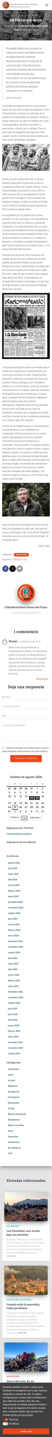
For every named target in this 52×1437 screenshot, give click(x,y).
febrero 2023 (14, 980)
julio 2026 (12, 868)
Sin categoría (21, 554)
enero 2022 (13, 1037)
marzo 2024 (13, 924)
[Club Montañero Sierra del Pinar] (21, 5)
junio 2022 (13, 1014)
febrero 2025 (14, 891)
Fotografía (17, 559)
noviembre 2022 (15, 997)
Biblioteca (12, 1086)
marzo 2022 (13, 1025)
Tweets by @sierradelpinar (19, 834)
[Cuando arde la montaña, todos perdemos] (26, 1280)
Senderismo (14, 1142)
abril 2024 (12, 919)
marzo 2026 (13, 885)
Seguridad (13, 1136)
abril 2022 (12, 1020)
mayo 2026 (13, 874)
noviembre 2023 (15, 947)
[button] (5, 1419)
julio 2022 (12, 1008)
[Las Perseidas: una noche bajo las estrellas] (26, 1206)
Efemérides (13, 1103)
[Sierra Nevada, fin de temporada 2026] (26, 1357)
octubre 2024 (14, 913)
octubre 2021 (14, 1053)
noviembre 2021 (15, 1048)
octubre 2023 (14, 952)
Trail (10, 1153)
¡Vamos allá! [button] (26, 1431)
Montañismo (14, 1120)
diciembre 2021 (15, 1042)
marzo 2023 (13, 975)
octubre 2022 (14, 1003)
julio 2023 (12, 958)
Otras (10, 1131)
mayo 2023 (13, 964)
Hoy (24, 818)
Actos (10, 1075)
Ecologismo (14, 1097)
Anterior (15, 817)
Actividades (13, 1069)
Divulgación (13, 1092)
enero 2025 (13, 896)
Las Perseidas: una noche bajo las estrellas (23, 1232)
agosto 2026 (14, 863)
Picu (25, 559)
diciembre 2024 (15, 902)
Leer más (11, 1256)
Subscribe (35, 817)
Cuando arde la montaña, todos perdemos (23, 1306)
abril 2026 (12, 879)
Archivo (11, 1080)
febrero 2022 (14, 1031)
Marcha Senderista (17, 1114)
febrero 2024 (14, 930)
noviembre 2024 (15, 907)
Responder (43, 679)
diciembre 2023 (15, 941)
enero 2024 (13, 935)
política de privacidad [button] (22, 1415)
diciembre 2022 (15, 992)
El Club (11, 1108)
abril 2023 (12, 969)
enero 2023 (13, 986)
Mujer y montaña (16, 1125)
